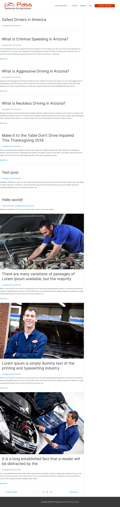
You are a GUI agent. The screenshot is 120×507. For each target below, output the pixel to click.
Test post (10, 172)
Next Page (74, 492)
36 (51, 492)
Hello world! (12, 199)
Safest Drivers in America (24, 19)
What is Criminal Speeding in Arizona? (35, 39)
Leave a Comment (8, 206)
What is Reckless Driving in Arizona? (33, 103)
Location (74, 6)
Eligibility (83, 6)
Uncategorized (7, 26)
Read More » (4, 59)
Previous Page (11, 492)
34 (43, 492)
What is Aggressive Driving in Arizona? (35, 71)
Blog (90, 6)
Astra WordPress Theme (71, 502)
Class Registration (61, 6)
